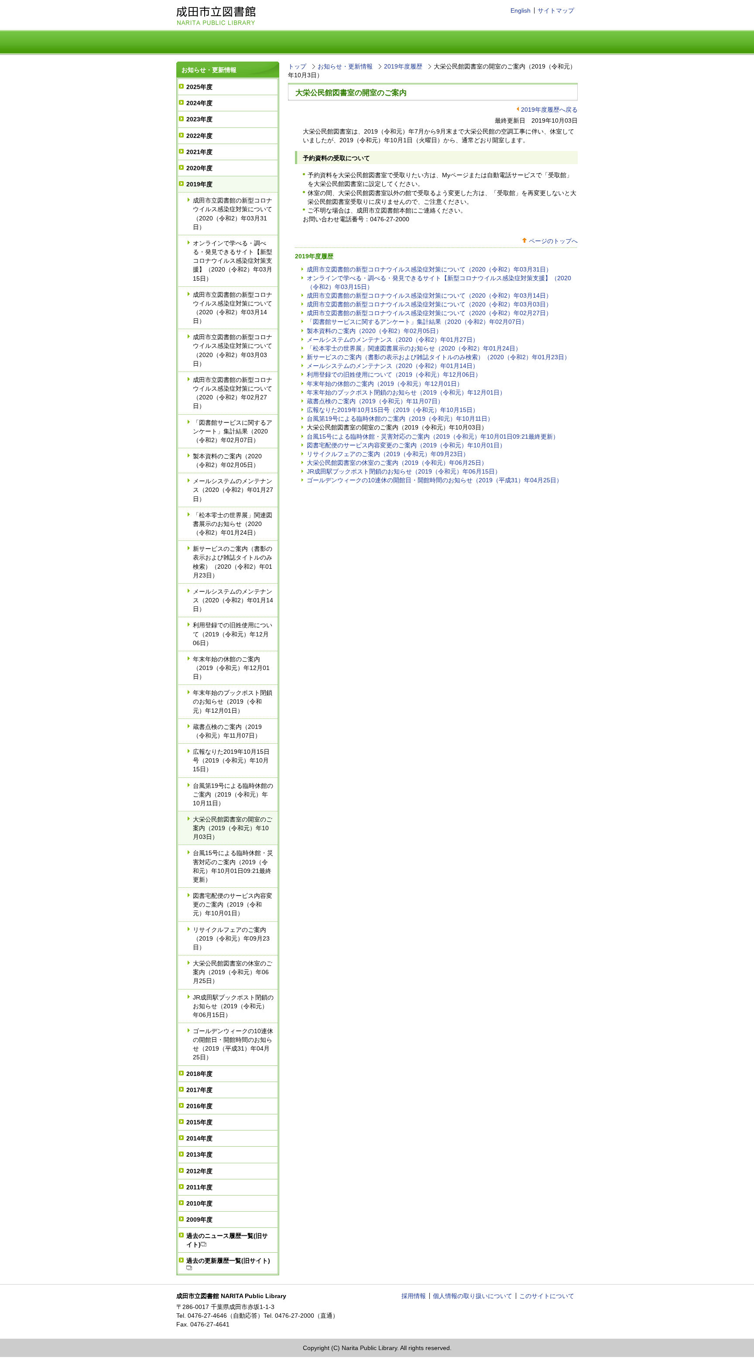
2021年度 (199, 151)
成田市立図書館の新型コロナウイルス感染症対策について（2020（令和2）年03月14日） (232, 307)
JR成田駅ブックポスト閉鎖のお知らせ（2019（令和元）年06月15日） (233, 1006)
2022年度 (199, 135)
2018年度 (199, 1073)
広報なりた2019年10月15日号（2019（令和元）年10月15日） (231, 760)
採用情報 (413, 1295)
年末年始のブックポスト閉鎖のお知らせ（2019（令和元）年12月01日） (232, 701)
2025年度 (199, 86)
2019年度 (199, 184)
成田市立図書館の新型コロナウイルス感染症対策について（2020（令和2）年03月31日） (232, 213)
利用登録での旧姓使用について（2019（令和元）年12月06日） (232, 634)
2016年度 (199, 1106)
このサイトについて (546, 1295)
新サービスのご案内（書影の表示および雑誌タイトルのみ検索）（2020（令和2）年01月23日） (232, 561)
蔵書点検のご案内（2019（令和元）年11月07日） (227, 731)
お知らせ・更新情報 (209, 69)
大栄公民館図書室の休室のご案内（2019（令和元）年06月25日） (232, 972)
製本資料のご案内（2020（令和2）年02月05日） (227, 460)
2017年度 (199, 1089)
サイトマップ (556, 10)
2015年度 (199, 1122)
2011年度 (199, 1187)
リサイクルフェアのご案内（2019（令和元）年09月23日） (231, 938)
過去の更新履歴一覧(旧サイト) (228, 1260)
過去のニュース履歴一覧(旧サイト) (227, 1240)
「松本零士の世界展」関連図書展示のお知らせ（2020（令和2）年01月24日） (232, 524)
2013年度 (199, 1154)
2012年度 (199, 1171)
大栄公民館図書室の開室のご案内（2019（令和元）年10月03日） (232, 828)
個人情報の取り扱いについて (472, 1295)
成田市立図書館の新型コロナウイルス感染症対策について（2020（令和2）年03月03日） (232, 350)
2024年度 (199, 103)
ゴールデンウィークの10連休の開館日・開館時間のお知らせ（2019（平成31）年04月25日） (233, 1044)
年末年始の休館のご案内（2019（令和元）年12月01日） (231, 668)
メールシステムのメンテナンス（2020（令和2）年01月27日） (233, 490)
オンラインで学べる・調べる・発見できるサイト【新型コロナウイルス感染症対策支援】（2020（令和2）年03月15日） (232, 261)
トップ (297, 66)
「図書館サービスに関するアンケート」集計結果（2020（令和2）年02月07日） (232, 431)
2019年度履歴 (403, 66)
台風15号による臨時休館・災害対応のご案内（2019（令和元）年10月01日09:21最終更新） (233, 866)
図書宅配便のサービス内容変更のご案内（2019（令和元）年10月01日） (232, 904)
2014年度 (199, 1138)
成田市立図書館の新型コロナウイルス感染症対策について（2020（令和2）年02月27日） (232, 392)
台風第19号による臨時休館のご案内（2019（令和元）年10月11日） (233, 794)
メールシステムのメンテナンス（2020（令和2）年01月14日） (233, 600)
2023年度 (199, 119)
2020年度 (199, 168)
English (521, 10)
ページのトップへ (553, 240)
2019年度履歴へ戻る (549, 109)
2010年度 (199, 1203)
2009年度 (199, 1219)
